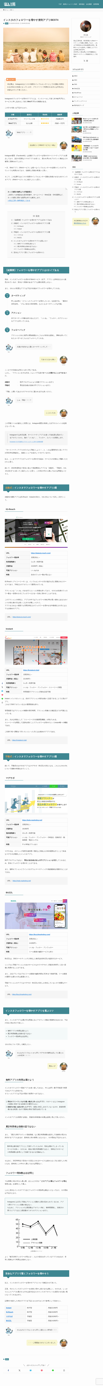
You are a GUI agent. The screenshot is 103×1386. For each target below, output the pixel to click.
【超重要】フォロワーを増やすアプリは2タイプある (33, 220)
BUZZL (19, 237)
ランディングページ (80, 101)
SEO (75, 80)
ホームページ (78, 97)
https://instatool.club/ (19, 740)
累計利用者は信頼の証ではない (27, 246)
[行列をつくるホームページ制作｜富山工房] (9, 4)
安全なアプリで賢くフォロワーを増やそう (29, 252)
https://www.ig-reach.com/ (22, 617)
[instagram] (87, 61)
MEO (75, 76)
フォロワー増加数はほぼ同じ (26, 249)
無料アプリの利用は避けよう (26, 243)
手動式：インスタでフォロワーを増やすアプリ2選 (32, 232)
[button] (8, 1370)
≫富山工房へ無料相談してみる (19, 200)
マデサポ (20, 235)
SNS (7, 23)
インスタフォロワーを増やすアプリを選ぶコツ (31, 241)
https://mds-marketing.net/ (22, 881)
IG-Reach (20, 226)
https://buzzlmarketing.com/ (21, 994)
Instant (19, 229)
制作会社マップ (79, 105)
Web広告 (77, 88)
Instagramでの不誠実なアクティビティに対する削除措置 (26, 441)
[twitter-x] (84, 61)
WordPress (77, 93)
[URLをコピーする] (64, 1370)
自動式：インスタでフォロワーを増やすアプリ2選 (32, 223)
